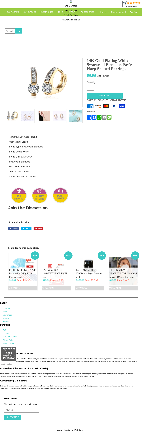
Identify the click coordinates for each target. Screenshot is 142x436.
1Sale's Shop (71, 15)
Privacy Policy (8, 340)
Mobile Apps (7, 315)
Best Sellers (71, 10)
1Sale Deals (79, 430)
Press (5, 312)
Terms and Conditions (48, 421)
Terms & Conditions (10, 337)
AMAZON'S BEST (71, 19)
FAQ (4, 330)
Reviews (6, 321)
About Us (6, 308)
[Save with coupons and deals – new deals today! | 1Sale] (71, 2)
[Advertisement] (117, 152)
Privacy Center (8, 343)
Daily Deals (71, 6)
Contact (6, 333)
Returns (6, 318)
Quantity (90, 82)
